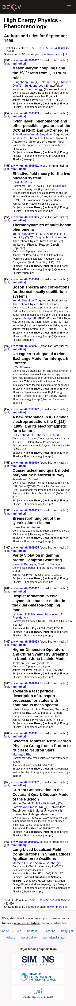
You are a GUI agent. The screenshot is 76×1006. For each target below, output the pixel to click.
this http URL (60, 185)
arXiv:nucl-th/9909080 (25, 683)
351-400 (55, 48)
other (21, 63)
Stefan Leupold (22, 709)
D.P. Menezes (34, 614)
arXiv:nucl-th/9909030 (25, 462)
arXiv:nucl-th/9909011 (25, 165)
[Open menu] (68, 6)
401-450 (65, 48)
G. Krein (17, 614)
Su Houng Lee (33, 85)
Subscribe (49, 931)
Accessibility (29, 937)
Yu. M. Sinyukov (41, 134)
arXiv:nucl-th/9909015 (25, 217)
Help (18, 931)
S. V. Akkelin (20, 134)
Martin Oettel (21, 803)
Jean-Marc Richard (25, 479)
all (66, 54)
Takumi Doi (47, 82)
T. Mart (54, 435)
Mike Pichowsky (46, 803)
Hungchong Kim (23, 82)
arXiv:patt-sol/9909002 (25, 841)
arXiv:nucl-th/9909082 (25, 782)
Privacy (10, 937)
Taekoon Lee (21, 663)
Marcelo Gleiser (22, 863)
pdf (7, 63)
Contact (32, 931)
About (6, 931)
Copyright (67, 931)
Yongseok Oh (40, 663)
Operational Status (54, 937)
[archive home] (12, 7)
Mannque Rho (21, 754)
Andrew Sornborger (48, 863)
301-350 (44, 48)
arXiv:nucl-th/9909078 (25, 641)
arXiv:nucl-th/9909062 (25, 588)
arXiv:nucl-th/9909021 (25, 346)
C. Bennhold (20, 435)
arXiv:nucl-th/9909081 (25, 733)
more (59, 54)
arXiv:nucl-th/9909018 (25, 279)
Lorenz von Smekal (25, 807)
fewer (50, 54)
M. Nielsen (52, 614)
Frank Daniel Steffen (26, 527)
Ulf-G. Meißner (22, 182)
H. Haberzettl (39, 435)
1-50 (32, 48)
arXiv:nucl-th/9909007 (25, 60)
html (14, 63)
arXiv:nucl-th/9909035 (25, 510)
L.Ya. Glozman (22, 367)
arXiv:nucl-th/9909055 (25, 547)
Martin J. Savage (49, 564)
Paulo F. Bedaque (24, 564)
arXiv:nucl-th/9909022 (25, 409)
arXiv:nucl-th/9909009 (25, 113)
